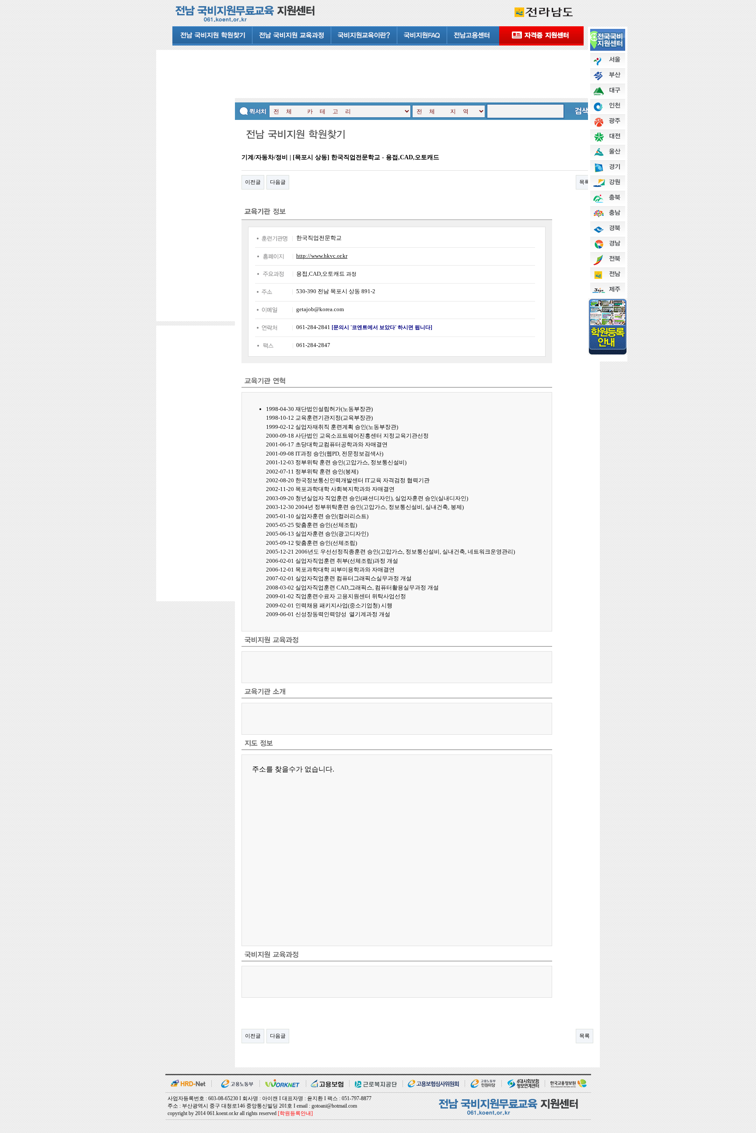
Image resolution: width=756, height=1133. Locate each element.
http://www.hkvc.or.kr (321, 256)
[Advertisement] (196, 184)
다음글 (278, 182)
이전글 (253, 182)
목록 (584, 182)
